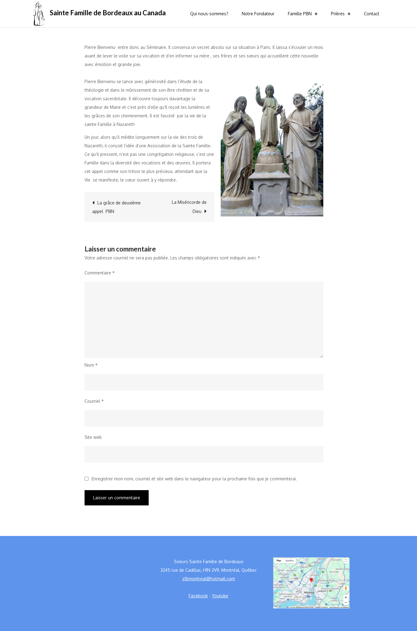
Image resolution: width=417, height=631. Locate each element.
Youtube (220, 595)
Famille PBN (300, 13)
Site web (93, 437)
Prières (338, 13)
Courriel (94, 401)
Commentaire (100, 272)
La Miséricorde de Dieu (189, 207)
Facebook (198, 595)
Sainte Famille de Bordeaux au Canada (108, 13)
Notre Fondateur (258, 13)
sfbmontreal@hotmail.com (208, 578)
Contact (371, 13)
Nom (91, 365)
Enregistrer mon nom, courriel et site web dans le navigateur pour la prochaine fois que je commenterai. (194, 479)
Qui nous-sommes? (209, 13)
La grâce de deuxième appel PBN (116, 207)
